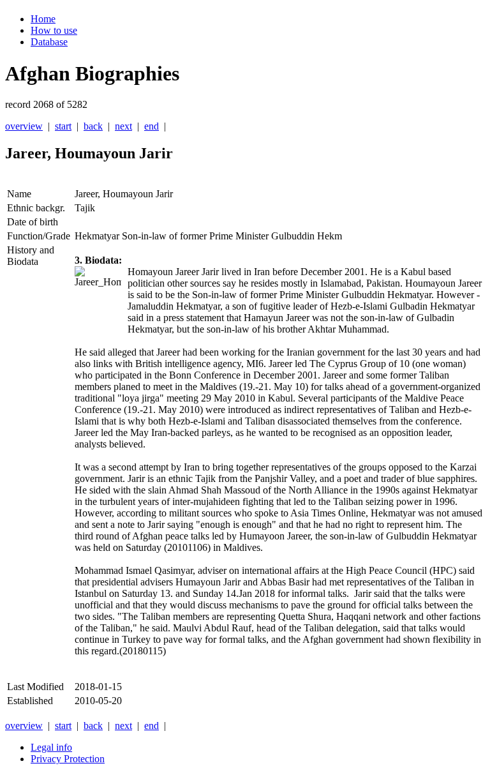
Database (49, 41)
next (123, 126)
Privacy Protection (68, 758)
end (151, 126)
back (93, 126)
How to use (54, 30)
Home (43, 18)
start (63, 126)
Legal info (51, 747)
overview (24, 126)
